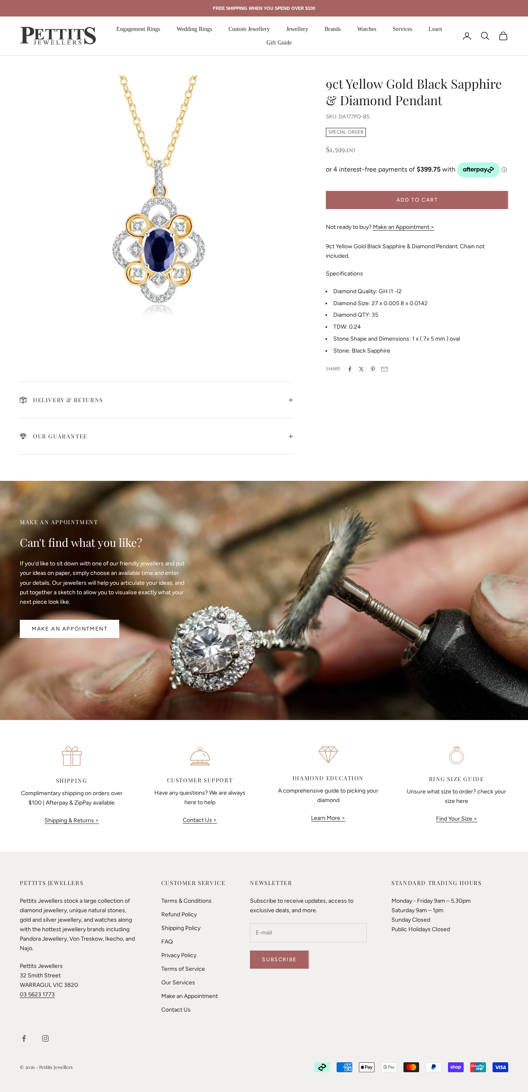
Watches (366, 29)
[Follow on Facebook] (24, 1038)
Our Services (178, 982)
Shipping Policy (180, 928)
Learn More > (328, 817)
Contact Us (176, 1009)
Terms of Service (183, 968)
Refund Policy (179, 914)
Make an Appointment (69, 629)
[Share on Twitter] (361, 369)
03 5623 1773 (37, 994)
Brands (333, 29)
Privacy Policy (178, 955)
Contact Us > (200, 820)
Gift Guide (279, 43)
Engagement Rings (138, 29)
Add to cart (417, 200)
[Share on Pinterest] (373, 369)
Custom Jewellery (249, 29)
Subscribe (279, 959)
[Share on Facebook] (349, 369)
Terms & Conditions (186, 900)
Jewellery (297, 29)
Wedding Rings (194, 29)
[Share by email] (384, 369)
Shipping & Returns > (72, 820)
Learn (435, 29)
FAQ (167, 941)
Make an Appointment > (403, 227)
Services (402, 29)
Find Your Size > (456, 818)
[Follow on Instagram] (45, 1038)
